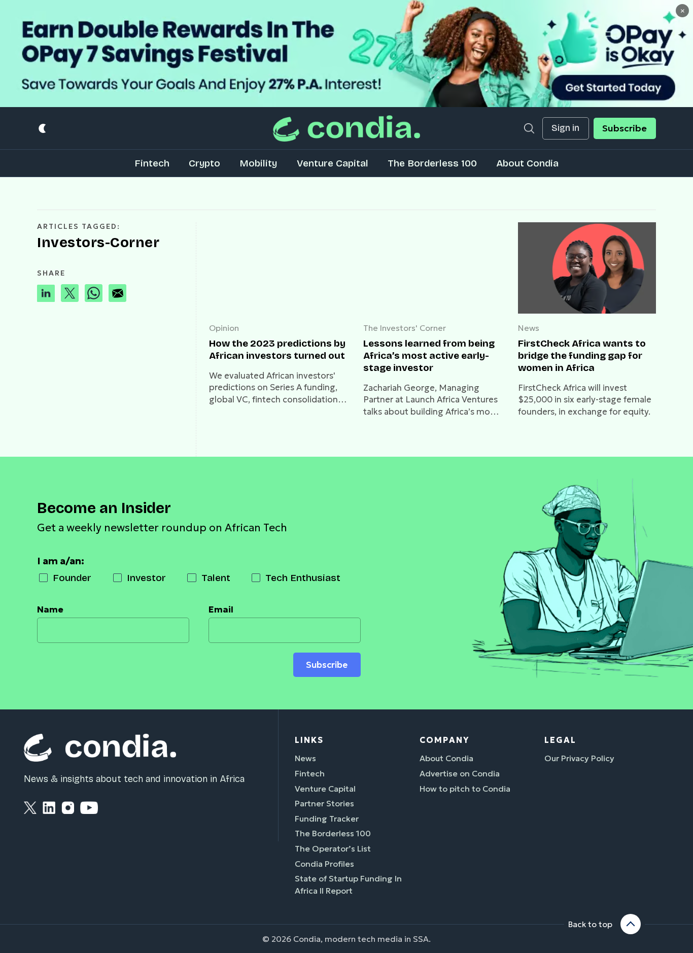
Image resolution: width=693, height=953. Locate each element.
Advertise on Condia (460, 773)
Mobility (258, 163)
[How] (278, 268)
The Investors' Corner (404, 328)
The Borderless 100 (432, 163)
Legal (560, 740)
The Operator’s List (333, 848)
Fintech (151, 163)
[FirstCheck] (587, 268)
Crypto (204, 163)
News (528, 328)
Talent (215, 578)
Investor (146, 578)
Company (444, 740)
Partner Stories (324, 803)
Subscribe (624, 128)
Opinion (224, 328)
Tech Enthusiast (302, 578)
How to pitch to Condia (465, 789)
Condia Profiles (324, 864)
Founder (72, 578)
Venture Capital (332, 163)
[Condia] (346, 128)
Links (309, 740)
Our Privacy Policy (579, 758)
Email (221, 609)
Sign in (565, 128)
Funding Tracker (327, 818)
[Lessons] (432, 268)
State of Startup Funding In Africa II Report (348, 884)
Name (50, 609)
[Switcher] (43, 128)
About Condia (527, 163)
